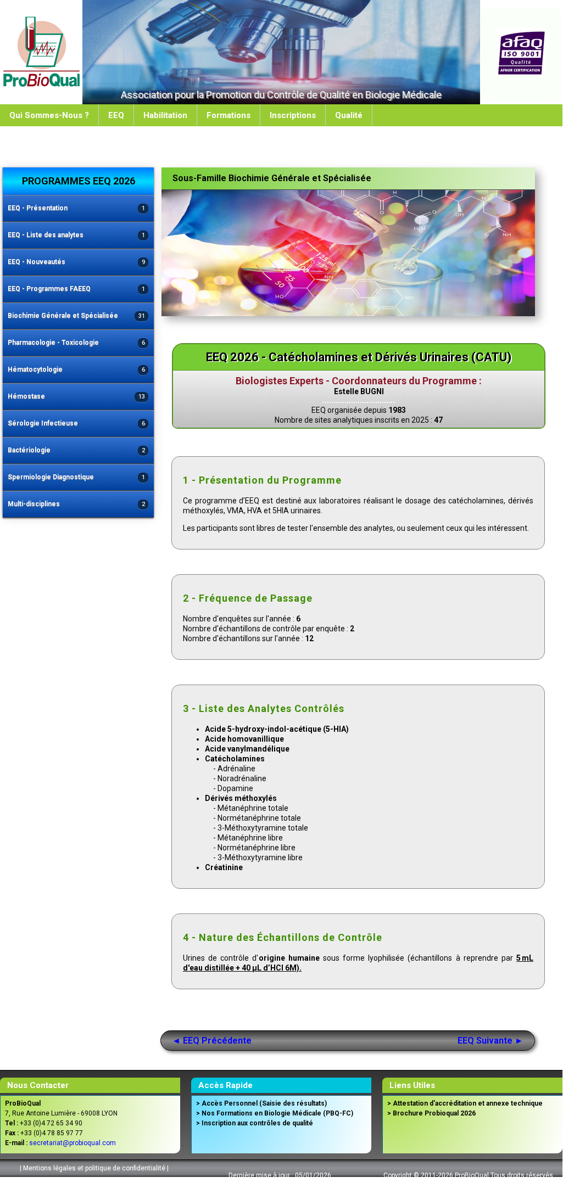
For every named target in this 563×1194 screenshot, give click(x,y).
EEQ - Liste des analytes (76, 235)
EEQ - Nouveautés (76, 262)
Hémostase (76, 396)
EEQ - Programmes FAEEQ (76, 289)
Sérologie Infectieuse (76, 423)
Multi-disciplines (76, 504)
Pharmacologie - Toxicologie (76, 342)
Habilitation (165, 115)
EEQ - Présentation (76, 208)
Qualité (349, 115)
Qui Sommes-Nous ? (49, 115)
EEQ (116, 115)
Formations (228, 115)
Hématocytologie (76, 369)
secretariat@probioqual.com (72, 1143)
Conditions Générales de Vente (92, 1182)
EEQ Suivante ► (490, 1040)
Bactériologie (76, 450)
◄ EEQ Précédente (212, 1040)
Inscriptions (293, 115)
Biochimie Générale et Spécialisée (76, 315)
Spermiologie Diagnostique (76, 477)
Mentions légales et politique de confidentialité (94, 1168)
